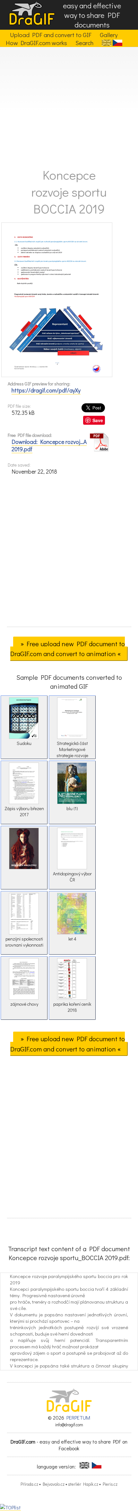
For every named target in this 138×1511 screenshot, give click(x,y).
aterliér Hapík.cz (83, 1484)
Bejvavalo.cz (54, 1484)
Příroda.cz (29, 1484)
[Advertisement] (69, 105)
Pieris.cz (110, 1484)
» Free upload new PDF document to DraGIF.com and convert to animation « (67, 648)
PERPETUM (78, 1417)
